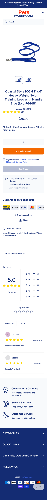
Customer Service (22, 413)
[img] (11, 112)
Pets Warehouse (27, 477)
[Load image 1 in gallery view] (19, 80)
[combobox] (23, 22)
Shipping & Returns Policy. (17, 162)
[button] (43, 13)
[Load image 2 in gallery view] (28, 80)
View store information (18, 188)
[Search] (5, 22)
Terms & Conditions (28, 159)
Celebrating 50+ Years (24, 388)
